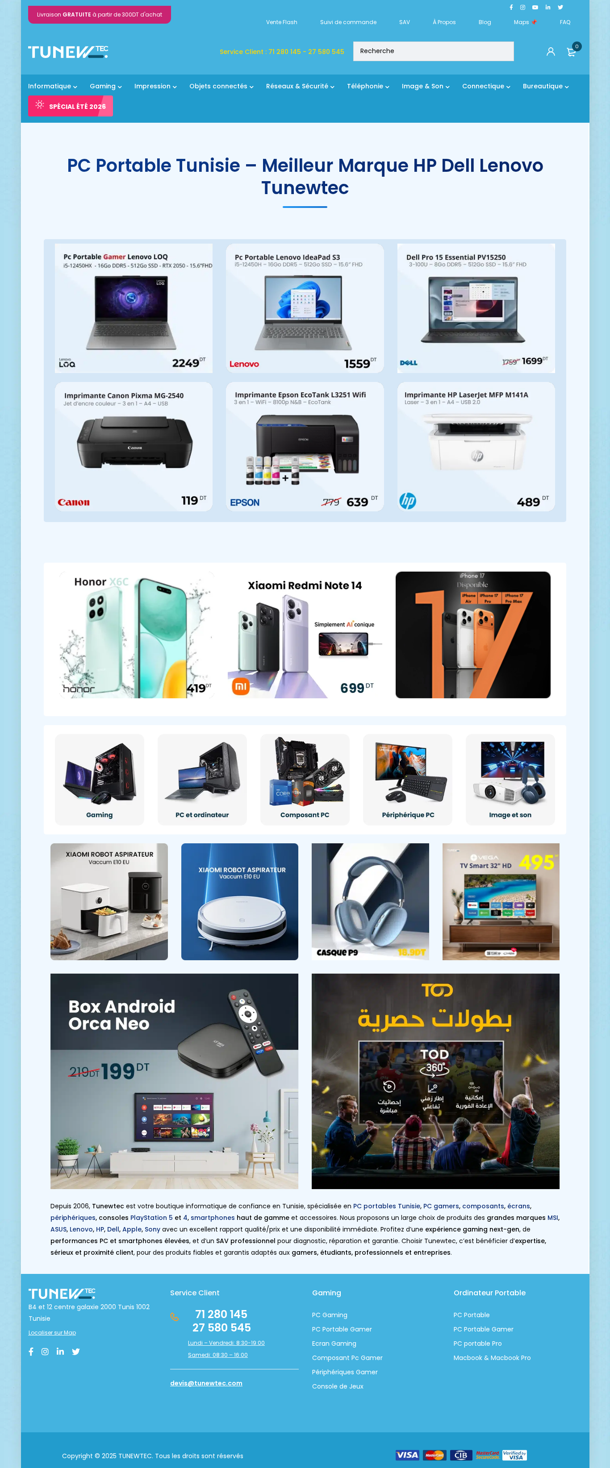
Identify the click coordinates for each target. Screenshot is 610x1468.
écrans (518, 1206)
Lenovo (81, 1229)
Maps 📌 (525, 22)
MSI (552, 1217)
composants (483, 1206)
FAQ (565, 22)
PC (458, 1329)
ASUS (58, 1229)
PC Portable (472, 1314)
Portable (476, 1329)
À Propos (444, 22)
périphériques (73, 1217)
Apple (132, 1229)
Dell (113, 1229)
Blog (485, 22)
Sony (152, 1229)
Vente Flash (281, 22)
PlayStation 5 (151, 1217)
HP (100, 1229)
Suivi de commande (348, 22)
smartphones (213, 1217)
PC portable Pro (478, 1343)
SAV (404, 22)
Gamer (502, 1329)
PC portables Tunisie (386, 1206)
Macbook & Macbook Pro (492, 1357)
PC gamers (441, 1206)
